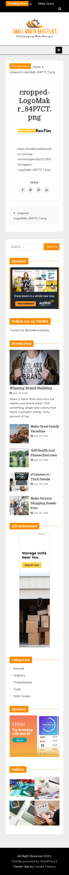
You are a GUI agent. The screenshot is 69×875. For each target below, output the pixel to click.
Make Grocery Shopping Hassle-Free (44, 503)
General (18, 668)
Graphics (19, 675)
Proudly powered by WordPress (34, 861)
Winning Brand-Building (31, 388)
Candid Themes (45, 866)
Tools (17, 689)
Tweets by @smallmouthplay (29, 330)
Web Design (21, 696)
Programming (22, 682)
